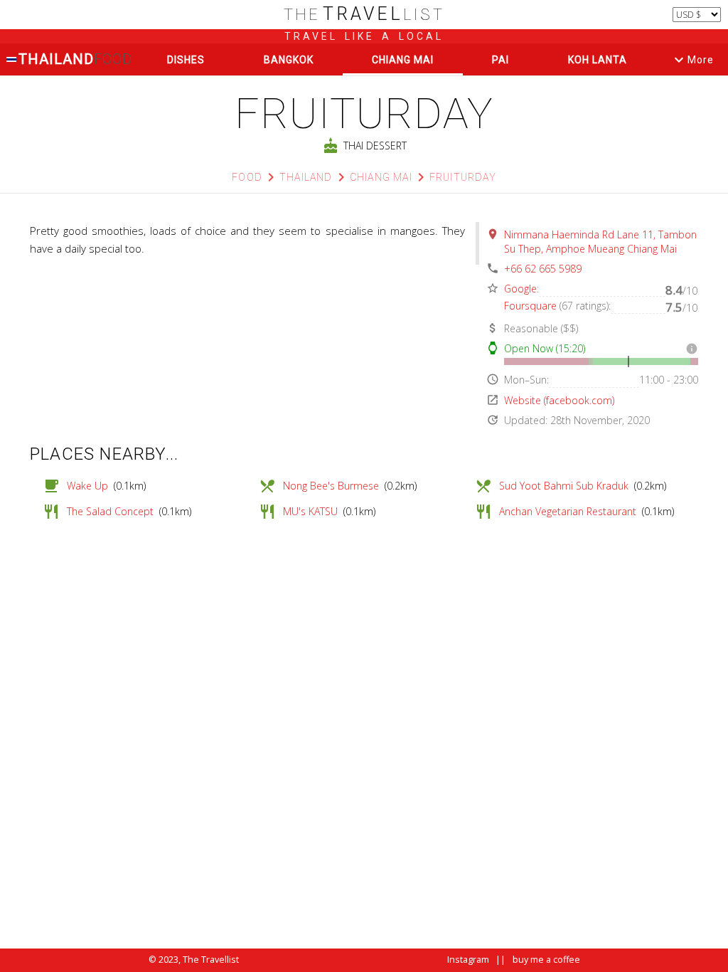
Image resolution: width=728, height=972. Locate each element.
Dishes (186, 59)
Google (520, 288)
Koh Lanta (597, 59)
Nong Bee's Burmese (331, 485)
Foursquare (530, 305)
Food (247, 177)
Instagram (468, 959)
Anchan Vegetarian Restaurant (567, 511)
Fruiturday (462, 177)
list (364, 14)
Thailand (74, 59)
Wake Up (87, 485)
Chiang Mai (403, 59)
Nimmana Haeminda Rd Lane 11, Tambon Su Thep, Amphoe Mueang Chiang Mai (600, 241)
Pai (500, 59)
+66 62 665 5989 (543, 268)
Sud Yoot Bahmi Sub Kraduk (563, 485)
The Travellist (211, 959)
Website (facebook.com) (559, 400)
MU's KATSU (310, 511)
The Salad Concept (110, 511)
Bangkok (289, 59)
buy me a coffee (546, 959)
